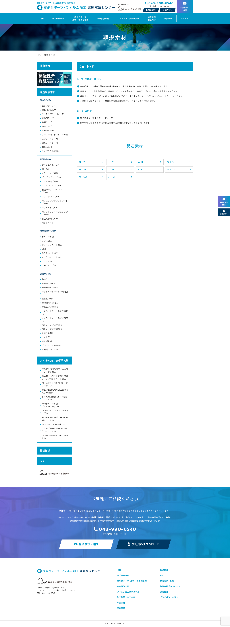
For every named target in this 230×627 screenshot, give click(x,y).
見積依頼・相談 (88, 544)
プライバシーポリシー (170, 597)
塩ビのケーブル (49, 106)
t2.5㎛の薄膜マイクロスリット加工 (55, 437)
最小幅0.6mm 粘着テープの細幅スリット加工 (55, 419)
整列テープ (47, 122)
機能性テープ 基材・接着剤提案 (80, 18)
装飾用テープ (48, 118)
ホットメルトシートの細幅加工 (55, 293)
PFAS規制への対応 (50, 288)
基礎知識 (45, 450)
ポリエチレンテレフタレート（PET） (55, 202)
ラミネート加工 (49, 237)
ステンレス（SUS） (50, 173)
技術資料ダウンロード (146, 544)
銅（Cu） (46, 169)
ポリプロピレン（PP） (52, 177)
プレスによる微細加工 (52, 345)
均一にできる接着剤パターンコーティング (55, 384)
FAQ (42, 461)
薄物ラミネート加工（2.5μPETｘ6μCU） (51, 405)
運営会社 (164, 592)
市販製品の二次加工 (51, 350)
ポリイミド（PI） (50, 208)
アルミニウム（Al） (51, 165)
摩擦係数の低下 (49, 283)
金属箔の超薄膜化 (50, 307)
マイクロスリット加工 (52, 257)
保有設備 (185, 19)
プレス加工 (47, 241)
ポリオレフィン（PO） (52, 186)
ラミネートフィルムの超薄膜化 (55, 312)
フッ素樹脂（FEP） (50, 181)
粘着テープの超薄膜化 (52, 325)
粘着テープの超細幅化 (52, 329)
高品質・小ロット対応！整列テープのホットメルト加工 (55, 377)
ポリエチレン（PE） (51, 197)
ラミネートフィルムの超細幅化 (55, 319)
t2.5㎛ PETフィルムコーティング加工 (55, 412)
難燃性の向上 (48, 299)
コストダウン (48, 337)
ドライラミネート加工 (52, 245)
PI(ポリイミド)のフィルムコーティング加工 (55, 370)
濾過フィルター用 (50, 143)
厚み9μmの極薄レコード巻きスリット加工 (54, 398)
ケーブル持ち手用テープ (53, 114)
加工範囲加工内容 (152, 18)
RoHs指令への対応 (50, 303)
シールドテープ (49, 131)
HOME (119, 570)
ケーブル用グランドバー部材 (55, 135)
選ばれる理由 (58, 19)
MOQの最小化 (47, 341)
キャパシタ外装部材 (51, 151)
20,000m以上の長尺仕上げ (53, 424)
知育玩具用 (47, 147)
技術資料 (152, 10)
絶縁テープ (47, 126)
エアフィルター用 (50, 139)
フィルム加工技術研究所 (128, 19)
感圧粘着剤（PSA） (50, 219)
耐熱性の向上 (48, 333)
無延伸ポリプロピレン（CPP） (52, 191)
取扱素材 (168, 19)
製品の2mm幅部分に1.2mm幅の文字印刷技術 (55, 391)
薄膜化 (45, 279)
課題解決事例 (103, 19)
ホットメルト (48, 223)
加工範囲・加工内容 (126, 597)
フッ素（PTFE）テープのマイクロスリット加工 (55, 430)
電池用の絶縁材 (49, 110)
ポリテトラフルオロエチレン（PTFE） (55, 213)
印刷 (44, 249)
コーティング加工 (50, 265)
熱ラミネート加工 (50, 253)
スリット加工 (48, 261)
